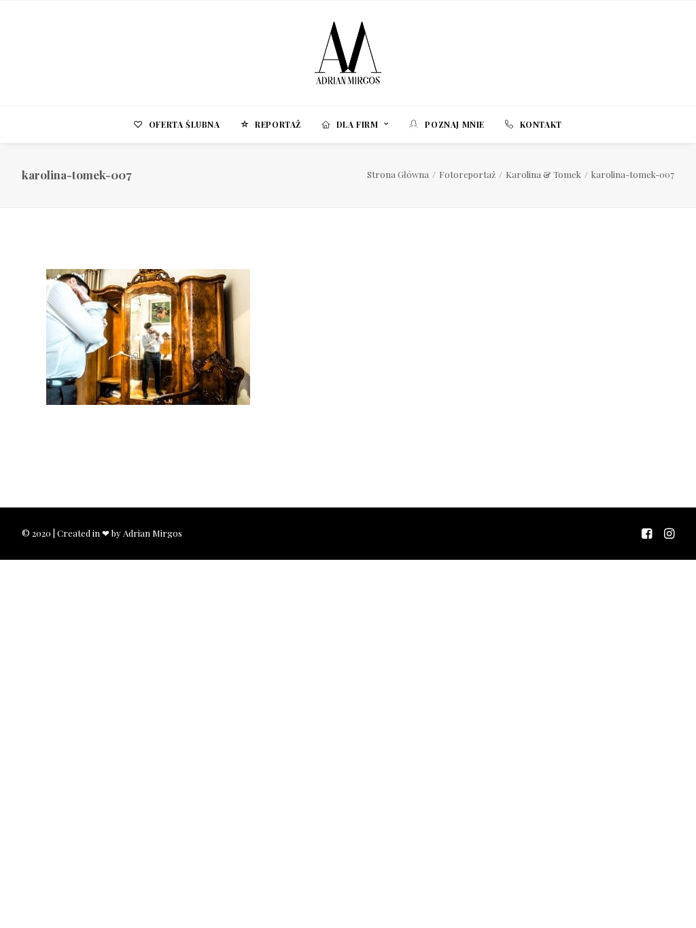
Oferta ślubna (184, 124)
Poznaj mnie (455, 124)
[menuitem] (181, 124)
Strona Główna (398, 174)
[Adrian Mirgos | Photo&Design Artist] (348, 53)
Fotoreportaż (467, 174)
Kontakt (541, 124)
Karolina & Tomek (543, 174)
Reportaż (278, 124)
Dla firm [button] (357, 124)
